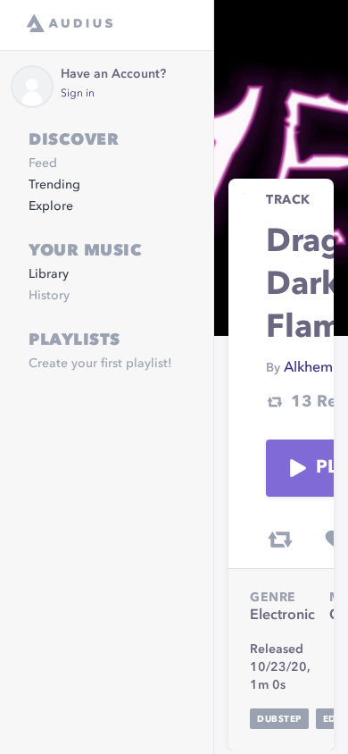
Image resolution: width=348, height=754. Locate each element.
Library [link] (49, 274)
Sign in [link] (78, 93)
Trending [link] (54, 185)
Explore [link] (51, 206)
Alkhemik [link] (314, 368)
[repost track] (280, 539)
